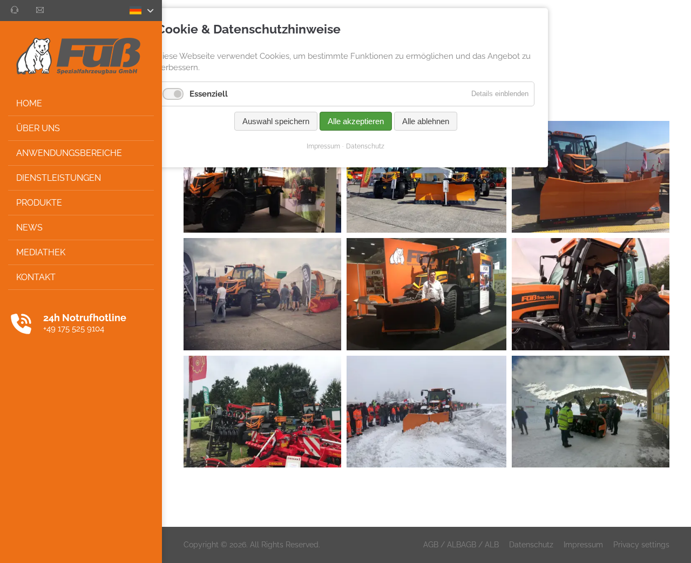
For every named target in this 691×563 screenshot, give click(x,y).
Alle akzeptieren (356, 121)
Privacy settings (641, 544)
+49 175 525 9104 (73, 329)
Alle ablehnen (425, 121)
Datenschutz (531, 544)
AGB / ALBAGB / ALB (461, 544)
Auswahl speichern (275, 121)
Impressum (583, 544)
